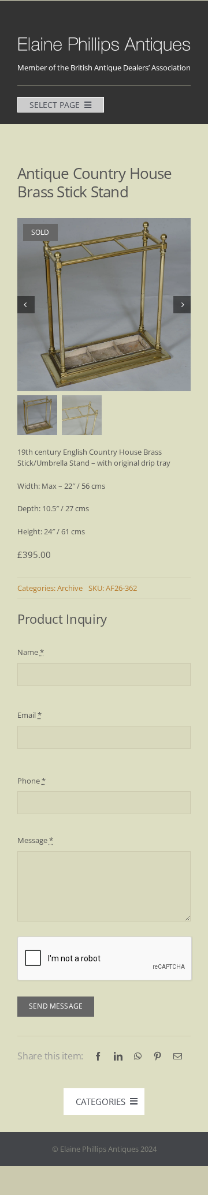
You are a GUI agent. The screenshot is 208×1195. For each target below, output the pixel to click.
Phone (31, 781)
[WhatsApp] (137, 1056)
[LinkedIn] (118, 1056)
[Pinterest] (157, 1056)
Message (35, 840)
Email (29, 715)
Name (30, 652)
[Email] (178, 1056)
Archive (70, 588)
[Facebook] (98, 1056)
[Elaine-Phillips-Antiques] (104, 38)
